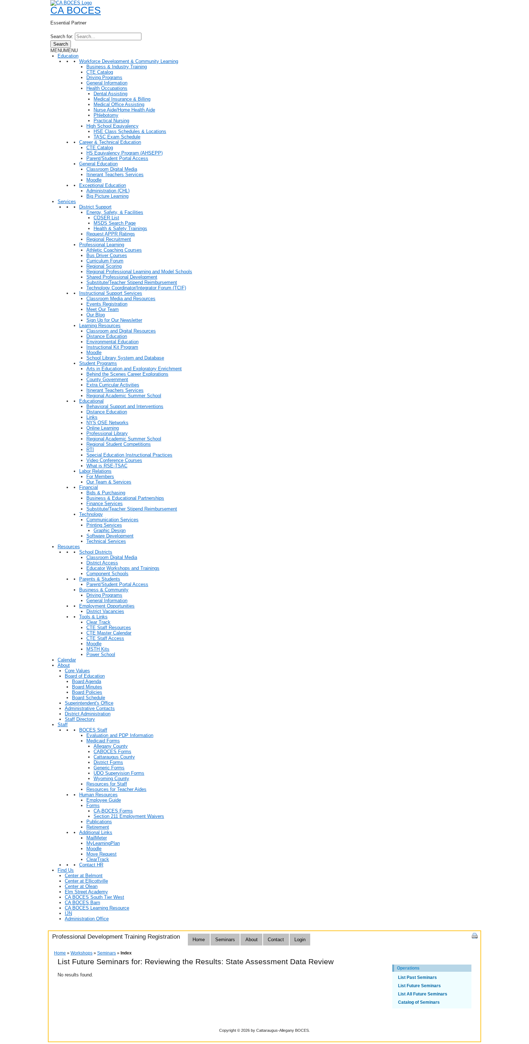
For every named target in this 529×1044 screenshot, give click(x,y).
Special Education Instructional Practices (129, 455)
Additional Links (95, 832)
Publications (99, 821)
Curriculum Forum (104, 261)
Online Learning (102, 428)
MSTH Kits (97, 649)
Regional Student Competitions (118, 444)
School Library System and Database (125, 358)
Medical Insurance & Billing (122, 99)
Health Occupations (106, 88)
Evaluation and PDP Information (119, 735)
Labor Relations (95, 471)
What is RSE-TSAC (106, 465)
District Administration (87, 713)
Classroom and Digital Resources (121, 331)
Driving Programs (104, 77)
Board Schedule (88, 697)
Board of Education (85, 676)
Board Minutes (87, 687)
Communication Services (112, 519)
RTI (90, 449)
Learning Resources (100, 325)
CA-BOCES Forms (113, 811)
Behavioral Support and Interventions (124, 406)
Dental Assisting (110, 93)
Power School (100, 654)
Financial (88, 487)
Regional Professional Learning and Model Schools (139, 271)
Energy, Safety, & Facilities (114, 212)
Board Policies (87, 692)
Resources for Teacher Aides (116, 789)
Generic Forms (109, 767)
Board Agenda (86, 681)
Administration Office (87, 918)
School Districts (95, 552)
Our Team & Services (108, 482)
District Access (102, 563)
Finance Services (104, 503)
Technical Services (106, 541)
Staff (63, 724)
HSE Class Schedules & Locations (130, 131)
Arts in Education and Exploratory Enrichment (134, 368)
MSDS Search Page (115, 223)
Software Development (110, 536)
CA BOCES (75, 10)
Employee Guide (103, 800)
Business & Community (103, 589)
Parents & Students (99, 579)
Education (68, 56)
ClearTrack (97, 859)
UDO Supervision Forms (119, 773)
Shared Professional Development (121, 277)
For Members (100, 476)
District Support (95, 207)
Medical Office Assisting (119, 104)
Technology (91, 514)
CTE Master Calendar (108, 633)
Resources (69, 546)
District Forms (108, 762)
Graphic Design (110, 530)
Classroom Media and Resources (120, 298)
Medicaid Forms (103, 740)
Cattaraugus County (114, 757)
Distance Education (106, 336)
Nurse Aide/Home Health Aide (124, 110)
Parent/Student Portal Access (117, 158)
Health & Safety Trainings (120, 228)
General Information (106, 83)
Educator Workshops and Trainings (122, 568)
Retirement (97, 827)
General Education (98, 163)
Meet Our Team (102, 309)
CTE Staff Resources (108, 627)
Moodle (93, 180)
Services (67, 201)
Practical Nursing (111, 120)
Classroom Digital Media (111, 169)
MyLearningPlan (103, 843)
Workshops (81, 953)
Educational (91, 401)
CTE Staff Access (105, 638)
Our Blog (95, 314)
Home (199, 939)
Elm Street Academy (86, 891)
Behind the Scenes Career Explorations (127, 374)
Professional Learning (101, 244)
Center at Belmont (84, 875)
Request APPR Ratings (110, 234)
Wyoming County (111, 778)
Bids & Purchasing (105, 492)
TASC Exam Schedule (117, 136)
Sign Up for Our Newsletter (114, 320)
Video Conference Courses (114, 460)
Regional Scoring (104, 266)
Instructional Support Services (110, 293)
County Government (107, 379)
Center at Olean (81, 886)
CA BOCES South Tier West (94, 897)
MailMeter (96, 838)
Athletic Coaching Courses (114, 250)
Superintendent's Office (89, 703)
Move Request (101, 854)
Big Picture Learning (107, 196)
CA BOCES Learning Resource (97, 908)
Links (92, 417)
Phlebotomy (106, 115)
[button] (64, 50)
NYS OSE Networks (107, 422)
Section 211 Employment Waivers (129, 816)
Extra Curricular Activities (112, 385)
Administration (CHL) (108, 190)
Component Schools (107, 573)
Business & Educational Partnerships (125, 498)
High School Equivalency (112, 126)
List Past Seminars (417, 977)
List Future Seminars (419, 985)
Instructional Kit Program (112, 347)
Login (300, 939)
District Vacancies (105, 611)
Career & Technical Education (110, 142)
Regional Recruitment (108, 239)
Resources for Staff (106, 784)
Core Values (77, 670)
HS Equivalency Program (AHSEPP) (124, 153)
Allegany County (111, 746)
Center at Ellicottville (86, 881)
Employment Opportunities (107, 606)
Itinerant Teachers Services (115, 174)
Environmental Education (112, 341)
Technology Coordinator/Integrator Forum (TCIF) (136, 287)
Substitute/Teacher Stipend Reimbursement (131, 282)
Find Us (66, 870)
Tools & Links (93, 616)
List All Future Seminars (422, 994)
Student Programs (98, 363)
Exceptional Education (102, 185)
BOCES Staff (93, 730)
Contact (276, 939)
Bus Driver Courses (106, 255)
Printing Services (104, 525)
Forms (93, 805)
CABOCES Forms (112, 751)
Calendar (67, 660)
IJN (68, 913)
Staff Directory (80, 719)
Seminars (225, 939)
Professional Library (107, 433)
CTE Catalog (99, 72)
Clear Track (98, 622)
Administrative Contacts (90, 708)
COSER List (106, 217)
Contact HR (91, 864)
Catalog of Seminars (419, 1002)
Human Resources (98, 794)
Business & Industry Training (116, 66)
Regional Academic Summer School (123, 395)
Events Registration (106, 304)
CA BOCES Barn (82, 902)
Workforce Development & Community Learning (128, 61)
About (64, 665)
